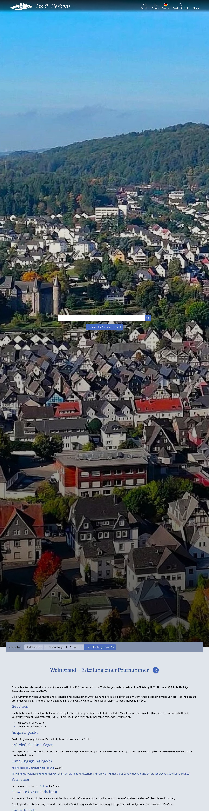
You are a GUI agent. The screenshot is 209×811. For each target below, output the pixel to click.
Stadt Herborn (34, 647)
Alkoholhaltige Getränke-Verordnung (33, 767)
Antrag (44, 786)
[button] (148, 318)
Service (74, 647)
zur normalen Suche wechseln (103, 327)
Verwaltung (56, 647)
